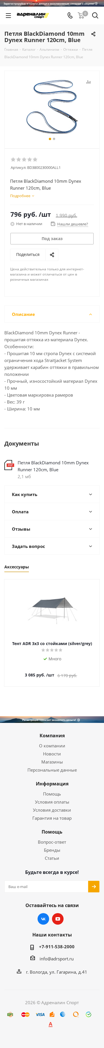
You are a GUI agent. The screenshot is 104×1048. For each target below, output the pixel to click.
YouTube (58, 919)
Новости (52, 754)
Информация (52, 784)
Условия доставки (52, 810)
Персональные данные (52, 770)
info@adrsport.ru (57, 959)
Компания (52, 735)
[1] (13, 159)
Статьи (52, 858)
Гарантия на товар (52, 818)
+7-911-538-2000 (57, 946)
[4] (30, 159)
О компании (52, 746)
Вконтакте (43, 919)
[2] (19, 159)
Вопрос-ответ (52, 842)
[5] (35, 159)
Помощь (52, 794)
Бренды (52, 850)
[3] (24, 159)
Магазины (52, 762)
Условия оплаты (52, 802)
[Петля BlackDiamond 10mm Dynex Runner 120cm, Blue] (52, 107)
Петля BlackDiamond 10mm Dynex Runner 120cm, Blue (53, 466)
